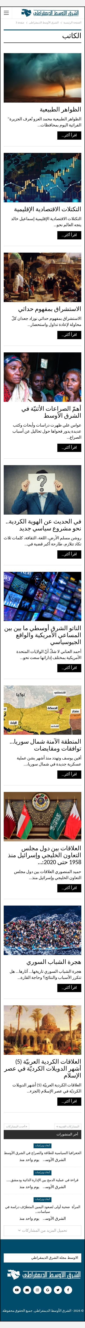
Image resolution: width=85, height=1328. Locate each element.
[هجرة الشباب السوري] (42, 930)
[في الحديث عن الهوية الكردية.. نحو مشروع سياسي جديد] (42, 490)
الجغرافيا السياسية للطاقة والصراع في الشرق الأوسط (42, 1153)
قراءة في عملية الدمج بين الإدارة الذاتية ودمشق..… (42, 1180)
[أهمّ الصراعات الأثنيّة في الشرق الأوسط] (42, 377)
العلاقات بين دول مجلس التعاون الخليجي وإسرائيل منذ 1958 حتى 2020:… (44, 856)
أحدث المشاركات (16, 1126)
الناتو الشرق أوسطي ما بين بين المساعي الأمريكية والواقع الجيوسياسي (42, 636)
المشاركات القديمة (68, 1126)
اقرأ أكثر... (69, 135)
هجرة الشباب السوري (53, 962)
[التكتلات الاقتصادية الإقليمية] (42, 177)
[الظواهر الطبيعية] (42, 78)
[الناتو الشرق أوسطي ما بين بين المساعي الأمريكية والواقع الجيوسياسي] (42, 596)
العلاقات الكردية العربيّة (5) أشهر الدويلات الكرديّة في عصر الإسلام (42, 1069)
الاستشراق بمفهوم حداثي (49, 309)
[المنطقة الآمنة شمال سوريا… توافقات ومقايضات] (42, 710)
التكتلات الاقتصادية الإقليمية (47, 210)
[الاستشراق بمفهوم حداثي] (42, 277)
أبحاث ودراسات (42, 1146)
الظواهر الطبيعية (60, 110)
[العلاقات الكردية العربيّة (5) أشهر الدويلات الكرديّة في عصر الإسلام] (42, 1030)
